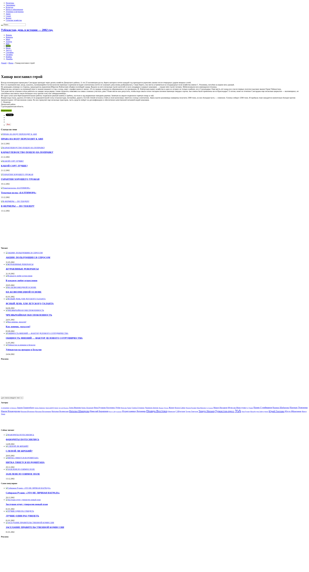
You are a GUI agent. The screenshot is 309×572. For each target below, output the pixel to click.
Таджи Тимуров (192, 411)
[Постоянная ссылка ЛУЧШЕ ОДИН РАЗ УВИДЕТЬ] (20, 511)
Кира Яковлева (201, 408)
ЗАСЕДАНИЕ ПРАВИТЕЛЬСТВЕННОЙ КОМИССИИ (35, 527)
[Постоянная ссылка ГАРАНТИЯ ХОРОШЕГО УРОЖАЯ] (17, 174)
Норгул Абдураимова (115, 411)
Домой (4, 63)
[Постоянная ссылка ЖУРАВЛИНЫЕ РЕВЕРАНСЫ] (19, 264)
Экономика (10, 5)
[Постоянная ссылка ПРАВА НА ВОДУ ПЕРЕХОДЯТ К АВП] (19, 134)
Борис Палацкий (87, 408)
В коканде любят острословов (21, 280)
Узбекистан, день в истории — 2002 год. (27, 29)
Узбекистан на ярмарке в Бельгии (24, 349)
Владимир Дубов (113, 408)
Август (9, 50)
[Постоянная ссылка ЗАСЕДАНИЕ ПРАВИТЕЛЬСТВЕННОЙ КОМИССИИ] (30, 523)
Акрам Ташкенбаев (25, 408)
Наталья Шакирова (79, 411)
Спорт (8, 16)
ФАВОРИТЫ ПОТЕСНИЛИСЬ (22, 439)
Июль (8, 48)
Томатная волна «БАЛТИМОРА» (18, 192)
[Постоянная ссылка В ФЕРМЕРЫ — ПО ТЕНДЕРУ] (15, 201)
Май (7, 44)
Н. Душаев (249, 408)
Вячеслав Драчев (126, 408)
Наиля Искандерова (10, 411)
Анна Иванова (75, 408)
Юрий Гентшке (276, 411)
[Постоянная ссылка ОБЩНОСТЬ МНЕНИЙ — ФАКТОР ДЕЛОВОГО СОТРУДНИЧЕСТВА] (37, 333)
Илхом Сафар (180, 408)
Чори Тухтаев (246, 411)
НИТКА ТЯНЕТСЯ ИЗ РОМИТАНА (25, 462)
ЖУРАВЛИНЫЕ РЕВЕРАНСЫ (22, 269)
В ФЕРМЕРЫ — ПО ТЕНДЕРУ (18, 206)
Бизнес (8, 18)
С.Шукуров (180, 411)
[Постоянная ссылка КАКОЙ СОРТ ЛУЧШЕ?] (12, 161)
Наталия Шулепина (28, 411)
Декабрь (9, 59)
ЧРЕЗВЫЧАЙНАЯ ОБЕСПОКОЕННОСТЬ (29, 315)
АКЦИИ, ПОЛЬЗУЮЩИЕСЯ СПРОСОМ (28, 257)
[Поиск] (2, 25)
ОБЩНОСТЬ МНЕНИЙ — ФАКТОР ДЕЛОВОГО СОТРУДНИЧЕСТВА (44, 338)
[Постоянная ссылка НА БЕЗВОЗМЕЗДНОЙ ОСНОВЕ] (21, 287)
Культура (9, 7)
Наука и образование (14, 9)
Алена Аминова (39, 408)
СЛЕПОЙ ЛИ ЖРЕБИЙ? (19, 451)
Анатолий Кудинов (51, 408)
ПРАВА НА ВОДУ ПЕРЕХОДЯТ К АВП (22, 139)
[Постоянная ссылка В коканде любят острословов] (19, 276)
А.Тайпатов (13, 408)
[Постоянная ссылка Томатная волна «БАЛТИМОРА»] (15, 188)
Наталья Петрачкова (43, 411)
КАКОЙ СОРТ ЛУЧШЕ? (14, 166)
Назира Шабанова (280, 407)
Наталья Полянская (60, 411)
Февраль (9, 37)
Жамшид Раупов (163, 408)
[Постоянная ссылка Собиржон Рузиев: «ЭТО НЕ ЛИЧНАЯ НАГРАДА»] (28, 488)
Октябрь (9, 55)
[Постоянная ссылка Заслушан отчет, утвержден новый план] (23, 500)
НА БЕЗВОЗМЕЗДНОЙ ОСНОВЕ (24, 292)
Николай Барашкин (99, 411)
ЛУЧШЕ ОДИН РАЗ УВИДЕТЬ (22, 516)
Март (8, 39)
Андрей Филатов (63, 408)
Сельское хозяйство (14, 20)
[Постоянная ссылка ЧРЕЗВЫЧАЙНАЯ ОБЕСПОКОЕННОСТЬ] (25, 310)
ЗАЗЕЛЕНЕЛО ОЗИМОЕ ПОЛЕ (23, 474)
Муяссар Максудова (237, 408)
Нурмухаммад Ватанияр (134, 411)
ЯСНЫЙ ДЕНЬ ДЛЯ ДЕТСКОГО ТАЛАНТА (30, 303)
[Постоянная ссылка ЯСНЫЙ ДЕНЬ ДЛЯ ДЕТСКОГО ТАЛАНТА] (26, 299)
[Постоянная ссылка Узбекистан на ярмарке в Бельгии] (20, 345)
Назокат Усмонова (299, 407)
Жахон (171, 408)
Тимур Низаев (207, 411)
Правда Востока (156, 411)
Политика (10, 3)
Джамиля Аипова (151, 408)
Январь (9, 35)
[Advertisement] (29, 67)
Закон (8, 14)
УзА (238, 411)
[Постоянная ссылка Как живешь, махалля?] (16, 322)
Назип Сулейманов (262, 407)
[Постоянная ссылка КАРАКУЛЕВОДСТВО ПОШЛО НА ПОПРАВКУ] (23, 148)
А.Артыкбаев (5, 408)
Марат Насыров (220, 408)
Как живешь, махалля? (18, 326)
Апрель (9, 42)
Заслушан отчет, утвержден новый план (27, 504)
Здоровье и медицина (15, 12)
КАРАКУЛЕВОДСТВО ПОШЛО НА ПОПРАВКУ (27, 152)
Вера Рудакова (100, 408)
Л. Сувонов (209, 408)
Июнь (8, 46)
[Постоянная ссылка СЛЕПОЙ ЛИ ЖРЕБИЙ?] (17, 446)
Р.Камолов (171, 411)
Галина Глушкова (138, 408)
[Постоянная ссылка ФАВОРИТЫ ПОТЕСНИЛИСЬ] (20, 435)
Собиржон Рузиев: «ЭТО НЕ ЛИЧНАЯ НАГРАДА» (33, 493)
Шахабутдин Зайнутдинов (259, 411)
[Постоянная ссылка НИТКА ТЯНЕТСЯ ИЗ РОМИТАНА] (22, 458)
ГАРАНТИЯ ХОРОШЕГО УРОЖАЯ (20, 179)
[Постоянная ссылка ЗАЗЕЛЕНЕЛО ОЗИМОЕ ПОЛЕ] (20, 469)
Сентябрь (10, 52)
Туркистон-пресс (225, 411)
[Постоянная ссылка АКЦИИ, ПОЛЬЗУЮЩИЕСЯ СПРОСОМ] (24, 253)
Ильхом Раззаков (191, 408)
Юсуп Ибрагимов (293, 411)
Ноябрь (9, 57)
